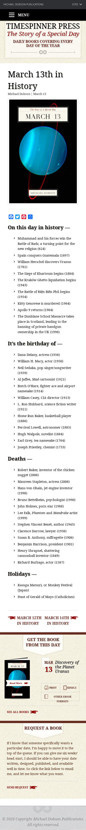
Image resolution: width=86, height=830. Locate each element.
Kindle (72, 687)
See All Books (18, 712)
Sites (75, 4)
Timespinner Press (43, 26)
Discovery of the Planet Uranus (67, 667)
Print (53, 687)
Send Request (17, 787)
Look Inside (18, 683)
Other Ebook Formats (62, 697)
